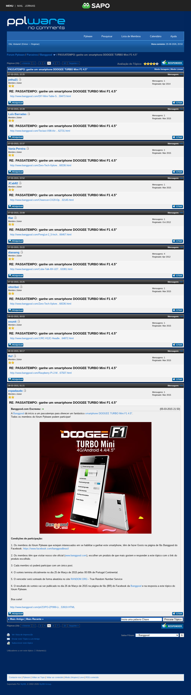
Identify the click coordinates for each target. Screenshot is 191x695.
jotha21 (13, 79)
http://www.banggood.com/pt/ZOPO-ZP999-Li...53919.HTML (42, 607)
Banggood (46, 54)
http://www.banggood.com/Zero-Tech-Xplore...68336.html (40, 165)
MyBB (23, 684)
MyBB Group (45, 684)
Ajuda (173, 36)
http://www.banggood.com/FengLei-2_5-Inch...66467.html (40, 234)
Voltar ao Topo (38, 677)
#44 (181, 178)
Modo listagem (161, 69)
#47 (181, 282)
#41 (181, 74)
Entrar (25, 44)
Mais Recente (33, 619)
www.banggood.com (76, 555)
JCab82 (13, 183)
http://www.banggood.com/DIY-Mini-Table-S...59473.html (40, 96)
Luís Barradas (17, 114)
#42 (181, 109)
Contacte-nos (15, 677)
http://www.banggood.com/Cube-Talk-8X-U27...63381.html (41, 269)
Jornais (30, 6)
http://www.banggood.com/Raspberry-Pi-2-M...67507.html (41, 372)
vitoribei (13, 287)
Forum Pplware (16, 54)
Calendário (155, 36)
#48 (181, 316)
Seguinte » (74, 63)
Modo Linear (177, 69)
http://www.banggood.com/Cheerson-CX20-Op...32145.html (42, 200)
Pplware (88, 36)
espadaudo (15, 390)
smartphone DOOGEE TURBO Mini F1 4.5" (108, 413)
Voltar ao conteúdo (54, 677)
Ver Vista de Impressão (22, 634)
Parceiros (32, 54)
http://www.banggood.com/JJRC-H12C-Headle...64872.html (42, 338)
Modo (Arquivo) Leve (74, 677)
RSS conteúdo (92, 677)
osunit (12, 321)
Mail (20, 6)
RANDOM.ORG (79, 579)
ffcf (10, 356)
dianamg (13, 252)
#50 (181, 385)
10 (65, 63)
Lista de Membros (131, 36)
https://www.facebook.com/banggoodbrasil (46, 548)
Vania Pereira (16, 148)
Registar (35, 44)
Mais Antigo (17, 619)
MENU (9, 6)
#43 (181, 143)
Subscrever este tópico (22, 643)
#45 (181, 213)
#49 (181, 351)
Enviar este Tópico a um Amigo (26, 639)
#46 (181, 247)
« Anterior (26, 63)
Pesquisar (106, 36)
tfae (10, 217)
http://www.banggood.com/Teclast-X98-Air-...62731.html (40, 130)
